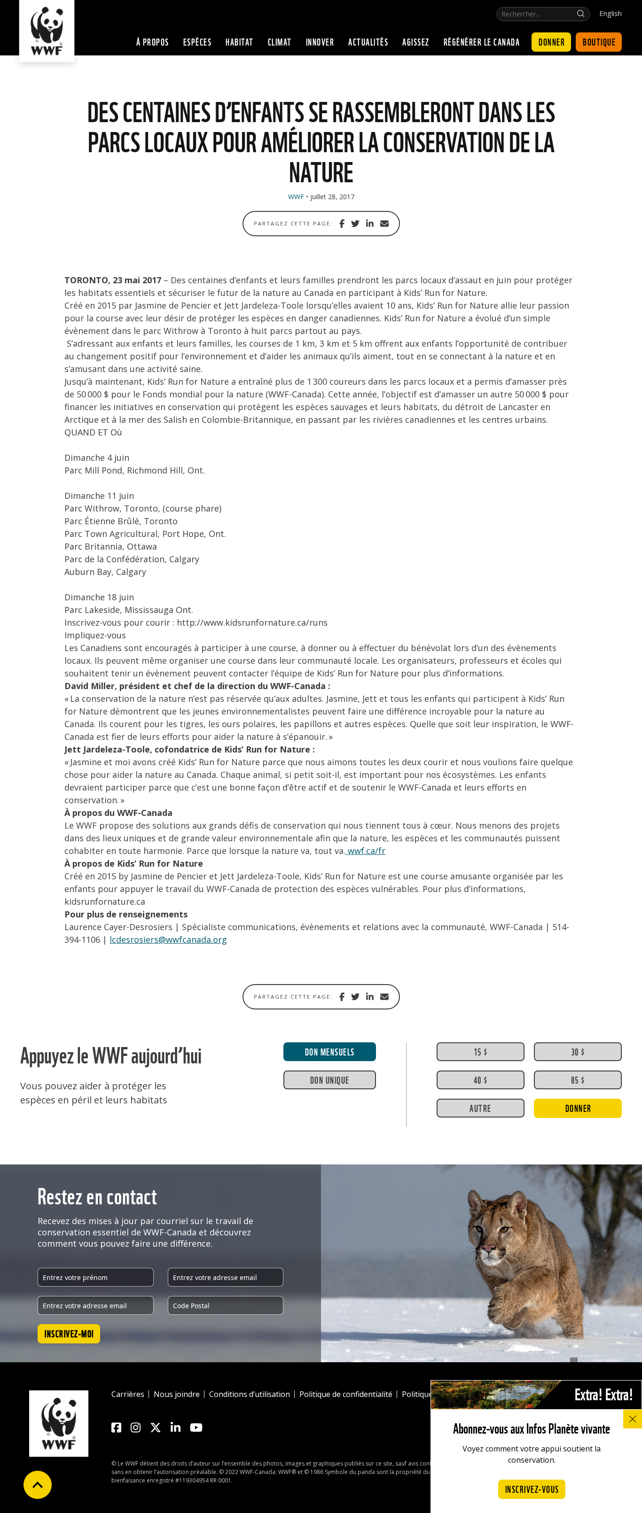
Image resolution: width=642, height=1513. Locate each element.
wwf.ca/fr (365, 850)
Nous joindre (177, 1394)
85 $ (578, 1079)
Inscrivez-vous (532, 1488)
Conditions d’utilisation (249, 1394)
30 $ (578, 1051)
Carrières (127, 1394)
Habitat (240, 41)
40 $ (481, 1079)
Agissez (416, 41)
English (610, 13)
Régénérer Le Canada (482, 41)
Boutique (599, 41)
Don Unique (330, 1079)
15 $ (481, 1051)
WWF (296, 196)
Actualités (368, 41)
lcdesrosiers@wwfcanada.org (168, 939)
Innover (320, 41)
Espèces (197, 41)
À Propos (152, 41)
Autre (481, 1107)
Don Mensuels (330, 1051)
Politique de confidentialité (345, 1394)
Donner (552, 41)
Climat (280, 41)
